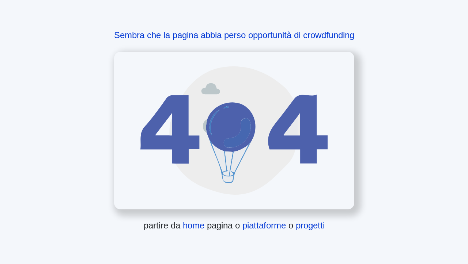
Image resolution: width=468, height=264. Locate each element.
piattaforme (265, 225)
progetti (310, 225)
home (195, 225)
